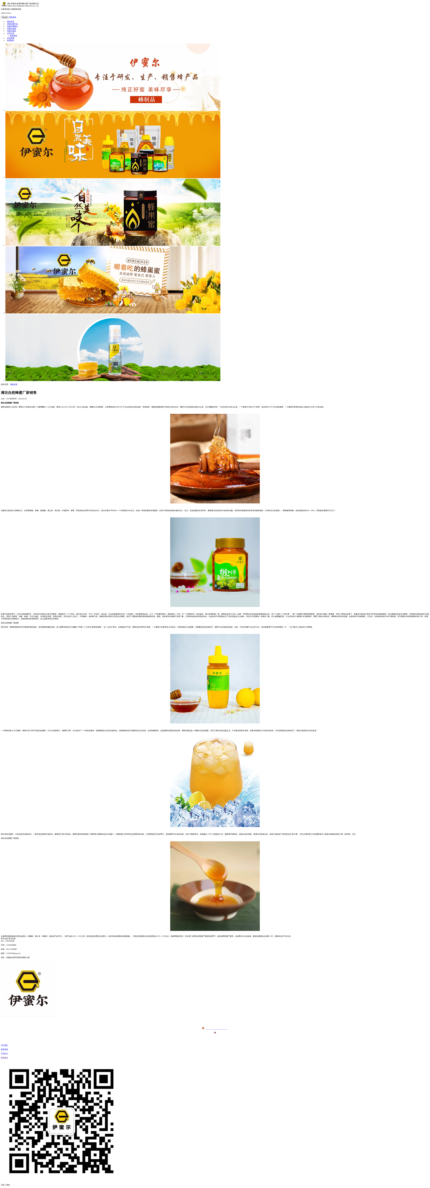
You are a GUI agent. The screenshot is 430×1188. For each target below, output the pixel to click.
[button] (17, 33)
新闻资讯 (4, 1058)
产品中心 (4, 1053)
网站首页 (13, 384)
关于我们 (4, 1045)
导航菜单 (12, 17)
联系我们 (10, 40)
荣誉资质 (4, 1049)
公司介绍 (10, 33)
